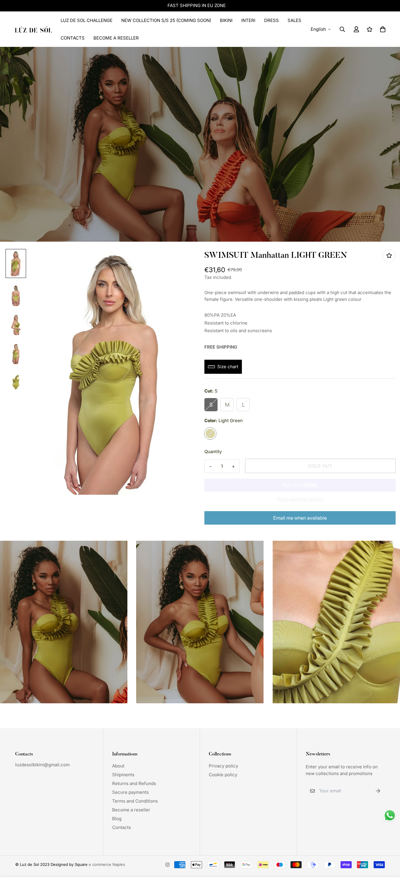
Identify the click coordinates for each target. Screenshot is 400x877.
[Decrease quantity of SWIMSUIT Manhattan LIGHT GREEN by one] (210, 466)
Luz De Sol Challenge (86, 20)
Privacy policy (223, 766)
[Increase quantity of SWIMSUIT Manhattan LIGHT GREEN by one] (233, 466)
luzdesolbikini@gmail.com (42, 764)
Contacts (73, 38)
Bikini (226, 20)
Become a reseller (131, 810)
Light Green (210, 433)
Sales (294, 20)
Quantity (213, 451)
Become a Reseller (116, 38)
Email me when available (300, 518)
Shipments (123, 774)
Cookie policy (223, 774)
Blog (117, 818)
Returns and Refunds (134, 783)
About (118, 766)
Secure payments (130, 792)
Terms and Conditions (135, 801)
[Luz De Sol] (33, 29)
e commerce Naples (107, 864)
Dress (271, 20)
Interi (248, 20)
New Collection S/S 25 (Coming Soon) (166, 20)
